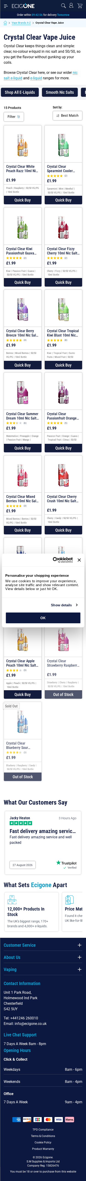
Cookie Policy (43, 1142)
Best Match (69, 115)
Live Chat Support (20, 1035)
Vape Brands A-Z (21, 22)
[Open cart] (79, 5)
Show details (61, 605)
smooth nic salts (60, 92)
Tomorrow (63, 15)
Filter (11, 117)
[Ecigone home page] (23, 5)
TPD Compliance (43, 1129)
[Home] (5, 23)
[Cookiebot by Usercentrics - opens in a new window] (54, 560)
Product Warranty (43, 1149)
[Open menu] (6, 5)
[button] (23, 200)
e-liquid (36, 78)
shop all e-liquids (20, 92)
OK (43, 618)
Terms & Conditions (43, 1136)
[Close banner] (79, 560)
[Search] (63, 5)
